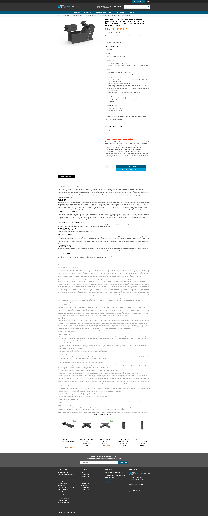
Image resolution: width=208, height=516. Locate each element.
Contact (132, 12)
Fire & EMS (60, 478)
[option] (67, 435)
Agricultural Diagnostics (63, 502)
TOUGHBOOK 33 (85, 483)
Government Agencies (63, 483)
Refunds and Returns (110, 482)
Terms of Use (108, 481)
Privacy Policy (108, 479)
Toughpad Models (62, 491)
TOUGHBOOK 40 (85, 476)
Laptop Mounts (61, 485)
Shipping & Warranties (66, 176)
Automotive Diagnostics (63, 498)
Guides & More (121, 12)
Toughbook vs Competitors (64, 504)
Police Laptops (61, 476)
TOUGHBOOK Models (63, 472)
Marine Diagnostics (62, 500)
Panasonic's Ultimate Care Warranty (66, 487)
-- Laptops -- (84, 472)
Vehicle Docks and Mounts (104, 12)
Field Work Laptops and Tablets (65, 474)
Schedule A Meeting (138, 1)
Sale (75, 420)
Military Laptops (61, 481)
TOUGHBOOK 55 (85, 474)
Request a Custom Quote (131, 169)
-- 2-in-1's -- (84, 478)
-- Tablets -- (84, 485)
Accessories (88, 12)
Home (59, 15)
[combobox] (135, 7)
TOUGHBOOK (76, 12)
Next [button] (151, 435)
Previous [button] (57, 435)
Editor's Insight (61, 494)
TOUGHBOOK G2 (85, 481)
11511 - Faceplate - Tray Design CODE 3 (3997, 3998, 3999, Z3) (68, 441)
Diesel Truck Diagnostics (64, 496)
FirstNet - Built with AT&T (63, 489)
